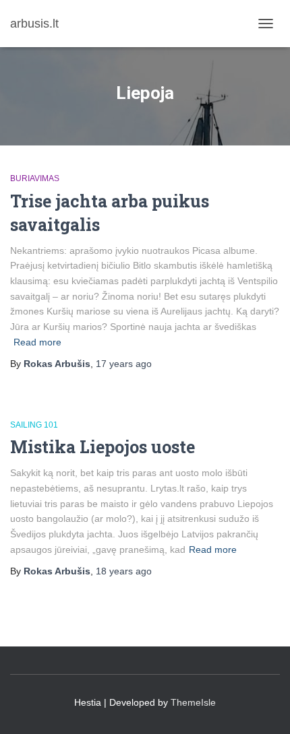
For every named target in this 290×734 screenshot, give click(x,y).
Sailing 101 (34, 425)
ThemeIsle (193, 702)
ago (124, 363)
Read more (37, 342)
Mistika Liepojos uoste (102, 447)
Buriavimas (34, 178)
